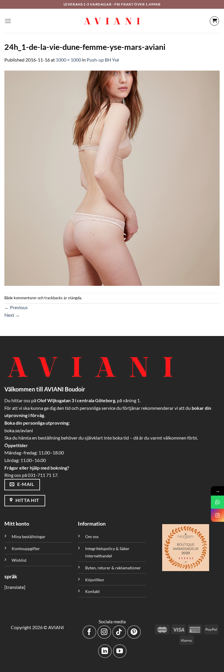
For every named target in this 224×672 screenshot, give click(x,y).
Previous (16, 307)
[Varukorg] (214, 21)
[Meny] (7, 21)
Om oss (92, 536)
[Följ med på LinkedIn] (105, 651)
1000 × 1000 (68, 59)
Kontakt (92, 591)
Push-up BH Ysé (103, 59)
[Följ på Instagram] (104, 632)
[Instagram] (217, 515)
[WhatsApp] (217, 502)
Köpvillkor (94, 579)
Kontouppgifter (26, 548)
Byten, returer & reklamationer (113, 567)
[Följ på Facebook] (89, 632)
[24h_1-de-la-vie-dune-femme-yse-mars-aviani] (112, 177)
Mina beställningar (29, 536)
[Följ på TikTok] (119, 632)
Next (12, 315)
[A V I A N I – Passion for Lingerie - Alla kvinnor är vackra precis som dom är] (112, 21)
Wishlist (19, 560)
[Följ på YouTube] (120, 651)
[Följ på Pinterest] (134, 632)
